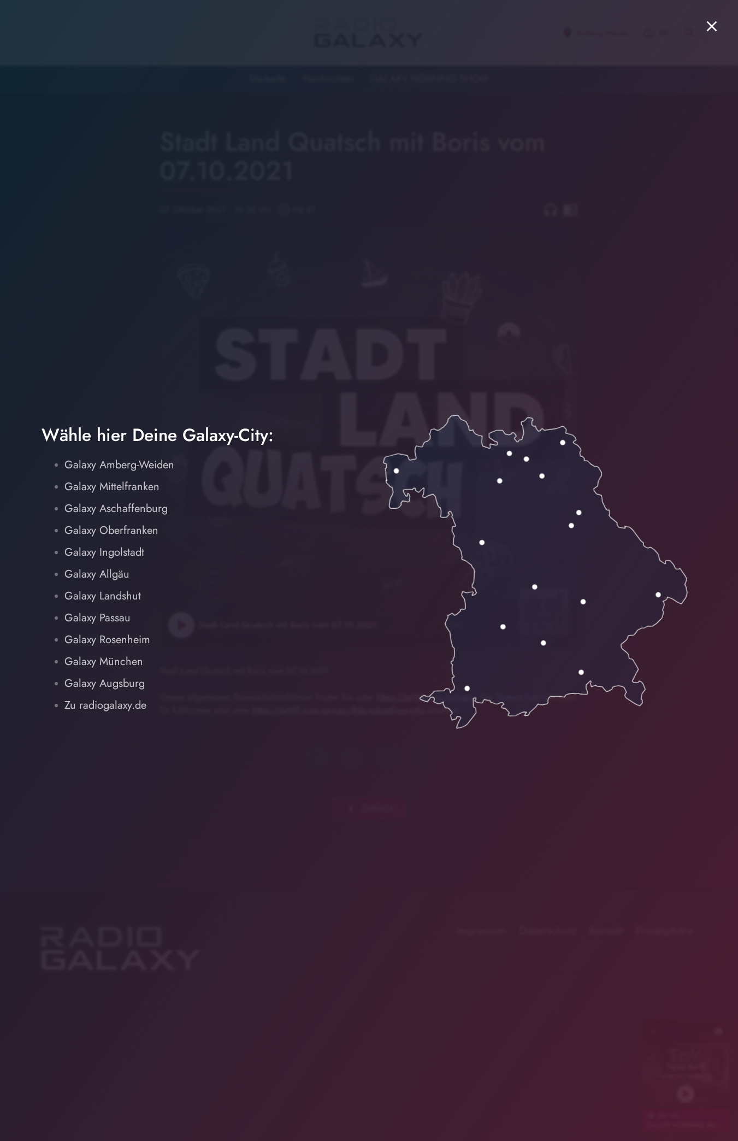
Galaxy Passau (97, 618)
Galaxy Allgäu (96, 574)
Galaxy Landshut (102, 596)
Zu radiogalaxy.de (105, 705)
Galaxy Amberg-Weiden (119, 465)
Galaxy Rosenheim (107, 640)
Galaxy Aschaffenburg (116, 508)
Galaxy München (103, 661)
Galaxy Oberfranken (111, 530)
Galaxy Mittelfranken (112, 487)
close (712, 26)
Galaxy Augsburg (104, 683)
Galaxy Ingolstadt (104, 552)
